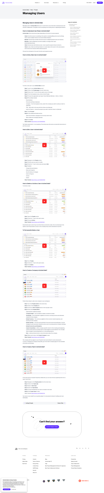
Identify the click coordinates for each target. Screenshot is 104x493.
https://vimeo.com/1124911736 (37, 266)
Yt (85, 448)
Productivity (73, 459)
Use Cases (46, 2)
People (36, 9)
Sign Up (99, 2)
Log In (94, 2)
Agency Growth (74, 461)
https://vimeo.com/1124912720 (38, 393)
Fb (76, 448)
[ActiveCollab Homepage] (7, 2)
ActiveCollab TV (48, 461)
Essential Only (13, 489)
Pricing (64, 2)
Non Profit (25, 463)
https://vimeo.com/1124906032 (38, 121)
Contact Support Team (52, 426)
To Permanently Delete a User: (75, 40)
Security (34, 470)
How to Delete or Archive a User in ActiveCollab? (75, 37)
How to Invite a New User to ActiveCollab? (75, 31)
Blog (46, 459)
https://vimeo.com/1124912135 (38, 337)
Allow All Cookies (6, 489)
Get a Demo (89, 2)
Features (37, 2)
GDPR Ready (35, 468)
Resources (55, 2)
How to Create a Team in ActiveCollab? (75, 46)
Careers (34, 459)
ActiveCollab (26, 9)
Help (31, 9)
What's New (25, 461)
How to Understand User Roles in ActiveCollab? (75, 28)
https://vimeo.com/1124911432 (38, 222)
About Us (35, 472)
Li (82, 448)
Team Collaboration (75, 463)
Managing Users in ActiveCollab (73, 25)
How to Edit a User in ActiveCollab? (74, 34)
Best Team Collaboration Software (52, 468)
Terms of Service (36, 461)
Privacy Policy (35, 463)
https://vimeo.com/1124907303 (38, 179)
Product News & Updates (76, 468)
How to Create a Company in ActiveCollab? (75, 43)
